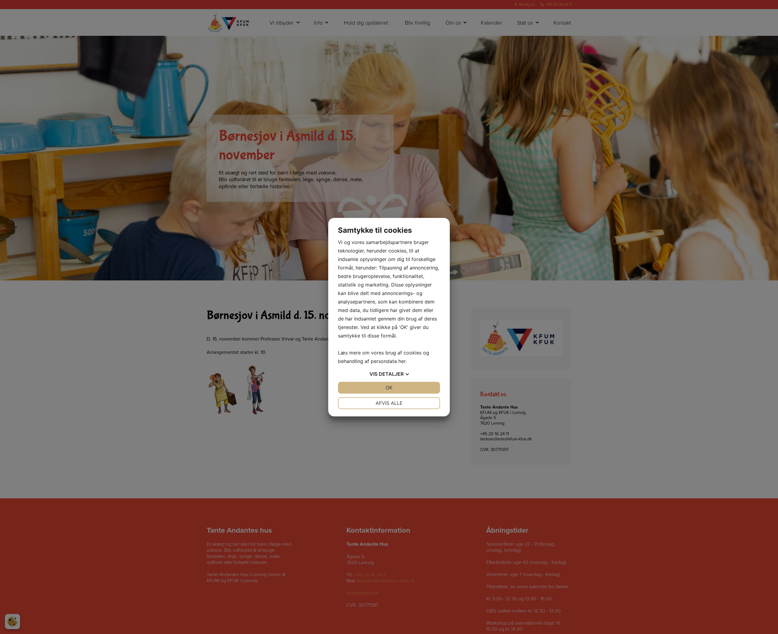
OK (389, 388)
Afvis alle (389, 403)
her (401, 361)
